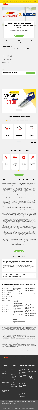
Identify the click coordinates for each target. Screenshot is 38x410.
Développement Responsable (13, 377)
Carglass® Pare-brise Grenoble (22, 386)
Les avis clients (31, 373)
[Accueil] (6, 359)
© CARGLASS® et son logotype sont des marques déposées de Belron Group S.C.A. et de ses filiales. (18, 408)
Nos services (4, 365)
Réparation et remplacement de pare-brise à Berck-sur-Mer (19, 179)
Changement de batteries (31, 135)
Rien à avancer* (7, 42)
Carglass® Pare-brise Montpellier (22, 389)
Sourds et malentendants (32, 371)
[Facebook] (10, 406)
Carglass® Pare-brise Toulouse (22, 376)
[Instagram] (8, 406)
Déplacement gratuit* (19, 42)
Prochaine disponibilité (7, 46)
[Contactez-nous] (33, 4)
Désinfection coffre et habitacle (5, 391)
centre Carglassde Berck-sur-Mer (26, 239)
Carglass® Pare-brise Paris (22, 370)
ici (14, 337)
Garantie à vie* (31, 42)
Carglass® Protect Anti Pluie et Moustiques (5, 385)
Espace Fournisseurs (14, 386)
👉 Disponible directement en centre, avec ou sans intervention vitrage (19, 120)
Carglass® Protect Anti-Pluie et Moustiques (19, 136)
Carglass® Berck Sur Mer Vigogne (10, 72)
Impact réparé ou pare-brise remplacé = (19, 1)
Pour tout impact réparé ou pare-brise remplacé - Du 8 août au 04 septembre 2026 (19, 112)
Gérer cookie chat (12, 403)
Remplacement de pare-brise (5, 377)
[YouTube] (14, 406)
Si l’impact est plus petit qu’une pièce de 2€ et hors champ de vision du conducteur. (14, 335)
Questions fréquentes (19, 256)
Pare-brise (3, 369)
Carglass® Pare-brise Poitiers (22, 394)
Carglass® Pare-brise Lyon (22, 373)
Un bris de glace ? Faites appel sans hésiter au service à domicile (32, 166)
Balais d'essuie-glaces (7, 135)
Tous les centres (22, 396)
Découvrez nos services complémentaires (19, 116)
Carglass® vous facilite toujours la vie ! (19, 150)
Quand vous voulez (23, 162)
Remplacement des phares (5, 380)
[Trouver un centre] (31, 4)
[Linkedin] (16, 406)
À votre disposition (6, 65)
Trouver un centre (23, 365)
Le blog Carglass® (13, 379)
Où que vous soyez (6, 162)
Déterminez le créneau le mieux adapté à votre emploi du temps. (24, 166)
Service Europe (13, 384)
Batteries (3, 388)
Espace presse (13, 374)
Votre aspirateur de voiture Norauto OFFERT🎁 (26, 1)
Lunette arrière (4, 371)
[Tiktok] (18, 406)
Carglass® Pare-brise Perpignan (22, 391)
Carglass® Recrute (13, 382)
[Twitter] (12, 406)
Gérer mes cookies (5, 403)
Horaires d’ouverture (6, 52)
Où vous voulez (15, 162)
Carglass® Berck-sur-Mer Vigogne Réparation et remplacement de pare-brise (19, 25)
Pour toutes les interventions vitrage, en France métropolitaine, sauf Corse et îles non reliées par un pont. (17, 347)
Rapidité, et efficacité (32, 162)
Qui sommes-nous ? (14, 369)
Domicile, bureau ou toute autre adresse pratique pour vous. (15, 166)
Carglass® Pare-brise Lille (23, 383)
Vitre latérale (4, 373)
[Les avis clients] (32, 377)
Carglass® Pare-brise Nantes (22, 381)
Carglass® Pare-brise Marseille (22, 378)
